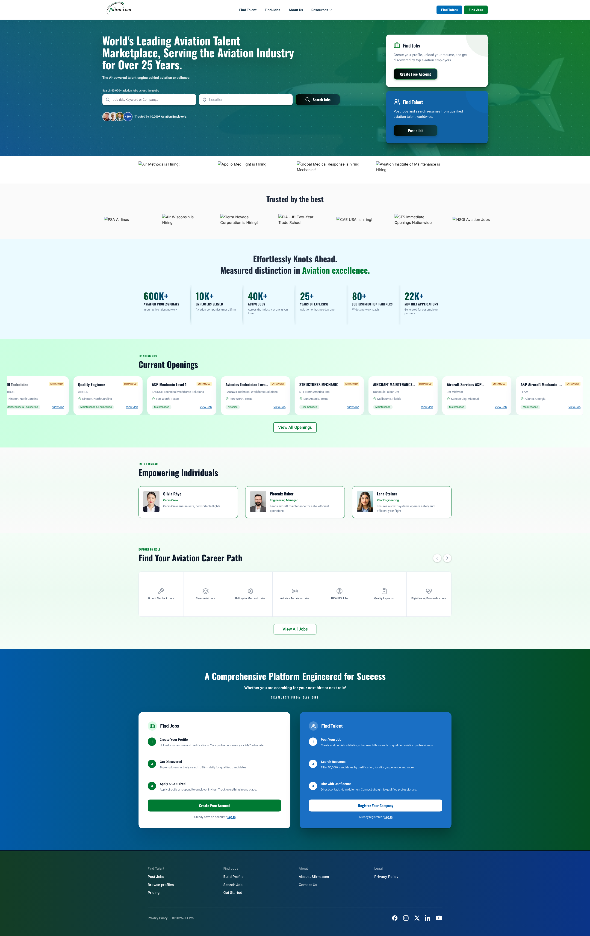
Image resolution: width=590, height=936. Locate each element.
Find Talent (248, 10)
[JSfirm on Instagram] (406, 918)
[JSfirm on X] (417, 918)
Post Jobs (156, 876)
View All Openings (295, 427)
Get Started (232, 892)
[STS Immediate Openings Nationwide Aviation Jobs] (376, 219)
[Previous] (437, 558)
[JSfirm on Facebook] (395, 918)
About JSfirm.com (314, 876)
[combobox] (246, 99)
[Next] (447, 558)
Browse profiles (161, 885)
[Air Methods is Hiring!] (176, 169)
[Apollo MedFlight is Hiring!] (255, 169)
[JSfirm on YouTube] (439, 918)
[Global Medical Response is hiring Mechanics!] (334, 169)
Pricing (153, 892)
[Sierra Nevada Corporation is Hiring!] (201, 219)
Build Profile (233, 876)
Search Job (232, 885)
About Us (296, 10)
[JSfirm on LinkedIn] (428, 918)
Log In (231, 817)
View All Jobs (295, 629)
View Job (59, 407)
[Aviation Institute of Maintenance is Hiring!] (414, 169)
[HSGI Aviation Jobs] (434, 219)
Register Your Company (375, 805)
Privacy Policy (386, 876)
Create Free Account (214, 805)
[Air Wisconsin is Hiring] (143, 219)
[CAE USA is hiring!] (318, 219)
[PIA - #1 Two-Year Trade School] (259, 219)
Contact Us (308, 885)
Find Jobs (272, 10)
